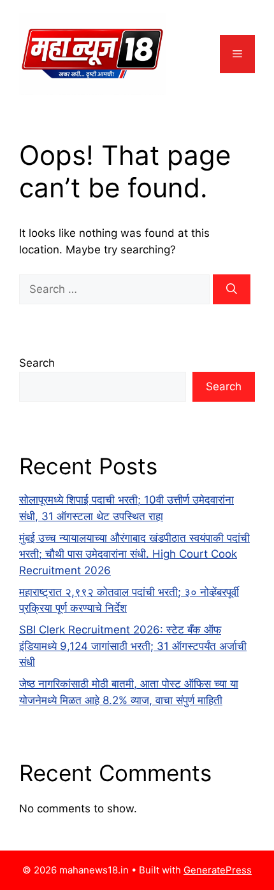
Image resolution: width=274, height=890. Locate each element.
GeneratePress (218, 870)
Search (37, 363)
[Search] (231, 289)
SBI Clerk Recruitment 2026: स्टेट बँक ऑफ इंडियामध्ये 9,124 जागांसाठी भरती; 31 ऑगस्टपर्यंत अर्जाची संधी (133, 645)
